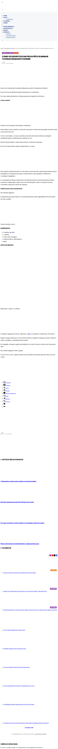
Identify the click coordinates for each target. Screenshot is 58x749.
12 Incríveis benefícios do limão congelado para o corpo (18, 686)
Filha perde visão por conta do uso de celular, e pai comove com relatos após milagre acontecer (30, 610)
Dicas (5, 17)
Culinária (6, 21)
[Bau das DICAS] (10, 7)
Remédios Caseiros (9, 25)
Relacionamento (10, 37)
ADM (4, 62)
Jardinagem (9, 19)
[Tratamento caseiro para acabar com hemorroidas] (29, 471)
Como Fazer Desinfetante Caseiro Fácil (14, 630)
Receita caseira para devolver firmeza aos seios (17, 502)
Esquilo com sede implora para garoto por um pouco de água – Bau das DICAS (25, 591)
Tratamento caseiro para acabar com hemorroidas (18, 481)
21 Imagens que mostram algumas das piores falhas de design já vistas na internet (26, 723)
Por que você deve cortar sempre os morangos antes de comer (22, 523)
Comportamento (11, 35)
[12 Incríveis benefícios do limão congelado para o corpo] (30, 677)
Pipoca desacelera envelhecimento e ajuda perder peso (20, 544)
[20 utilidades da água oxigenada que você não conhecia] (30, 696)
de (10, 232)
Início (2, 48)
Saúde (5, 23)
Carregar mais (29, 727)
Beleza (5, 30)
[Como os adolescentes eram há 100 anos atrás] (30, 658)
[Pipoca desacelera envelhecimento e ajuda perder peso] (29, 534)
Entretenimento (8, 26)
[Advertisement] (29, 75)
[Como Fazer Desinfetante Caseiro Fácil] (30, 621)
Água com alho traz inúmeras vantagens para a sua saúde (19, 573)
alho (28, 334)
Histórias (8, 34)
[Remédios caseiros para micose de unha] (30, 640)
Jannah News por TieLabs (40, 734)
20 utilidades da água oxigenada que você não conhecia (18, 704)
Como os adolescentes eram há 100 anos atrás (16, 667)
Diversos (6, 32)
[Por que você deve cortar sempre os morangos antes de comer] (29, 513)
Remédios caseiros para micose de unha (14, 648)
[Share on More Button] (4, 404)
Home (5, 15)
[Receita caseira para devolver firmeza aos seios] (29, 492)
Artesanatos (8, 28)
